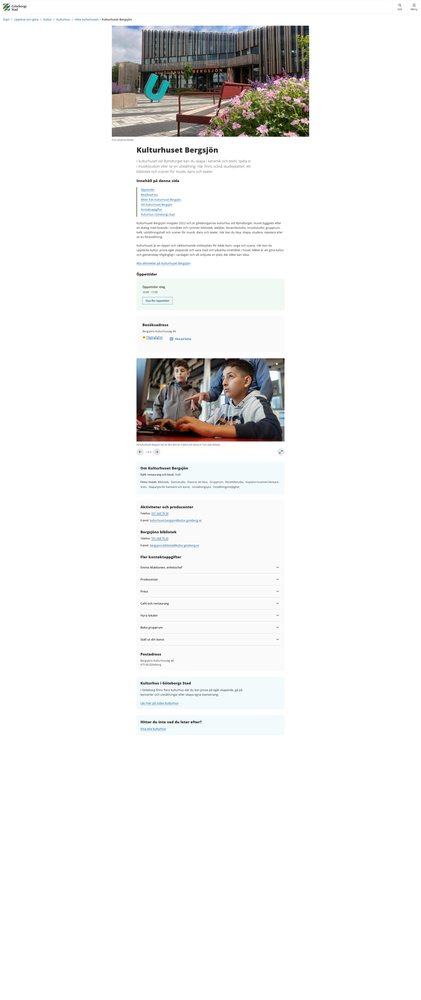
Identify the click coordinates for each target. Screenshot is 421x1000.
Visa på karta (183, 339)
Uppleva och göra (26, 19)
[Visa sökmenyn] (400, 7)
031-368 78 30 (159, 513)
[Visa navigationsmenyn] (414, 7)
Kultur (47, 19)
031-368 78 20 (159, 538)
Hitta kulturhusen (87, 19)
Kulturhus (63, 19)
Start (6, 19)
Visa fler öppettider (158, 301)
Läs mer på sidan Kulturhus (159, 703)
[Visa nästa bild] (157, 452)
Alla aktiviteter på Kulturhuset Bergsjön (163, 263)
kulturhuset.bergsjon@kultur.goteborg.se (175, 520)
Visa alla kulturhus (153, 729)
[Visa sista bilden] (140, 452)
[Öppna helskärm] (281, 452)
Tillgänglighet (154, 337)
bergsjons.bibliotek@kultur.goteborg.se (174, 545)
